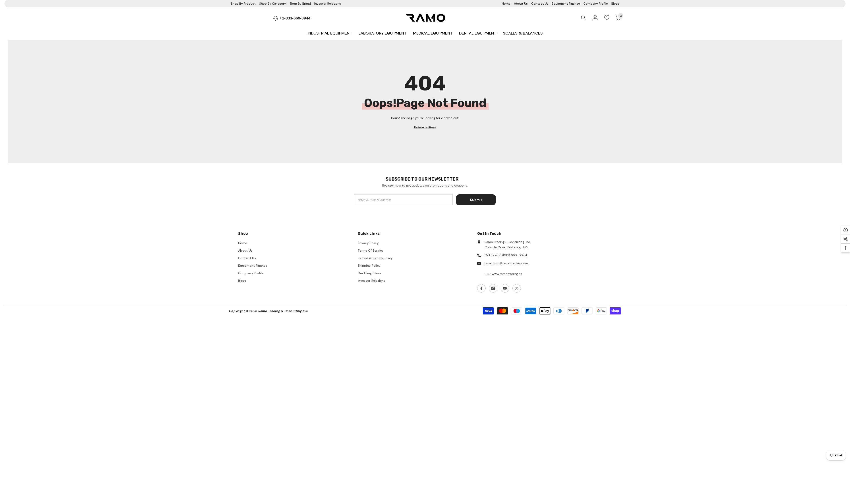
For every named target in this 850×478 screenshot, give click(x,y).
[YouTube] (505, 288)
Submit (476, 199)
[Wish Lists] (606, 17)
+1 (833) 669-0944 (513, 255)
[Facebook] (481, 288)
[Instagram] (493, 288)
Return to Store (425, 127)
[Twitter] (516, 288)
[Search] (583, 18)
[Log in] (595, 17)
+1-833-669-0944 (295, 18)
